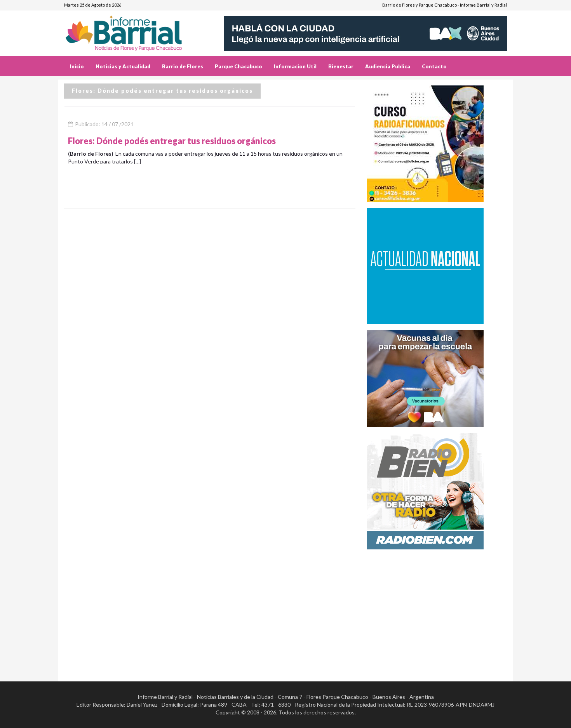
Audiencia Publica (387, 66)
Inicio (77, 66)
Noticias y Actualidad (123, 66)
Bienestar (340, 66)
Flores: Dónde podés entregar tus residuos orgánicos (172, 141)
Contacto (434, 66)
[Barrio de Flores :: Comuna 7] (133, 30)
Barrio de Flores (182, 66)
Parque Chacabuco (238, 66)
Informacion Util (295, 66)
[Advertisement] (437, 609)
